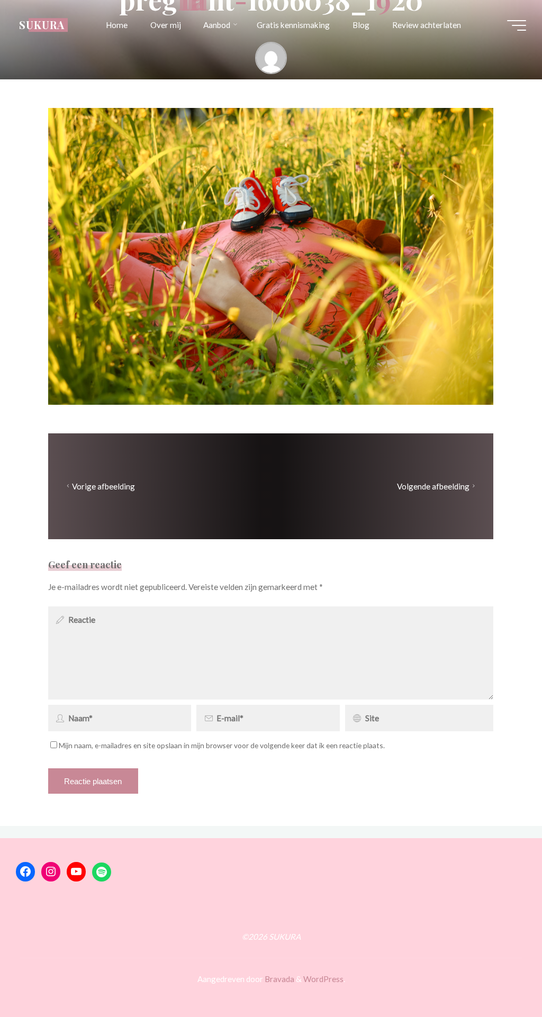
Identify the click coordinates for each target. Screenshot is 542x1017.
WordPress (323, 979)
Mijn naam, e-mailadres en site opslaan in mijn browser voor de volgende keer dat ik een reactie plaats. (222, 745)
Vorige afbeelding (104, 486)
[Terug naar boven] (500, 975)
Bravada (278, 979)
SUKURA (42, 25)
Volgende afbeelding (433, 486)
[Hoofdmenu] (516, 25)
